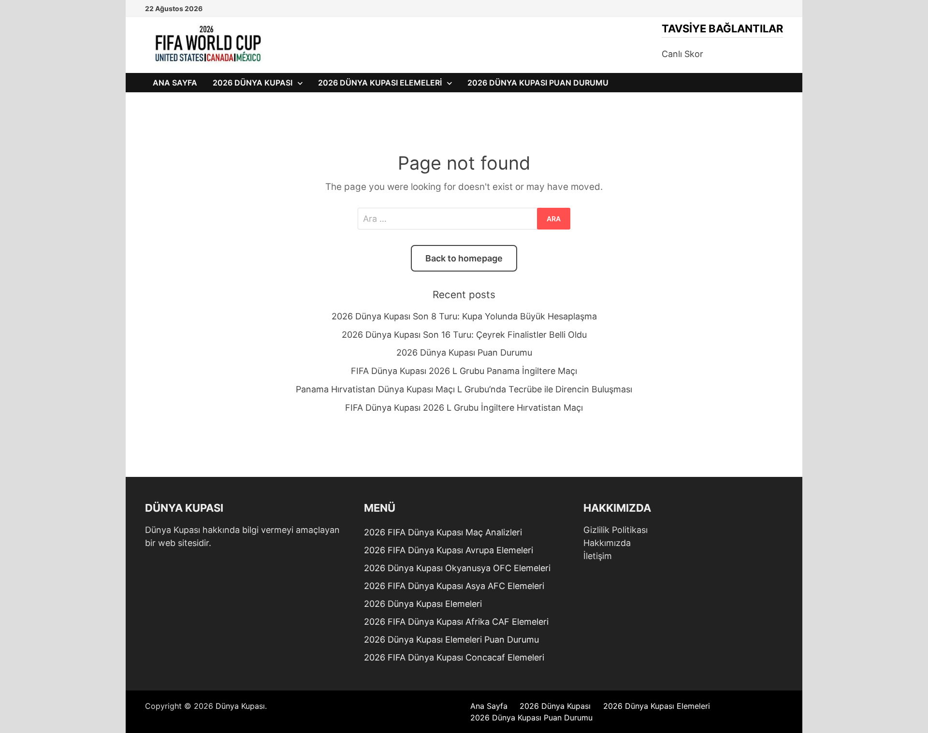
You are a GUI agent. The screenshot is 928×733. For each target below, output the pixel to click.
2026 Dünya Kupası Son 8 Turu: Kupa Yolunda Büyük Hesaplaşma (464, 316)
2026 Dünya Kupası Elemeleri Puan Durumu (451, 639)
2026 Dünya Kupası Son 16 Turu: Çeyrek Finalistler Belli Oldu (464, 335)
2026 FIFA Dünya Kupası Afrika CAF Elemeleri (456, 622)
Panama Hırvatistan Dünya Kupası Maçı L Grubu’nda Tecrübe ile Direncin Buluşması (464, 389)
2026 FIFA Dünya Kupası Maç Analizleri (443, 532)
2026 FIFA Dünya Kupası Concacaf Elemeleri (454, 657)
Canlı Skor (682, 54)
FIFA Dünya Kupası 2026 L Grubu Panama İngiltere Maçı (464, 371)
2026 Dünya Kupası (252, 82)
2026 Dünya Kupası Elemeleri (380, 82)
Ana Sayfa (175, 82)
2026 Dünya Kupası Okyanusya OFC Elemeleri (457, 568)
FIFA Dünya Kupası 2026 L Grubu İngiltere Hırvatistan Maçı (464, 407)
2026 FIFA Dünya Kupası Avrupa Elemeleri (448, 550)
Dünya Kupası (240, 706)
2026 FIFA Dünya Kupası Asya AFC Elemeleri (454, 586)
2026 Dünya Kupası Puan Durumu (538, 82)
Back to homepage (464, 258)
